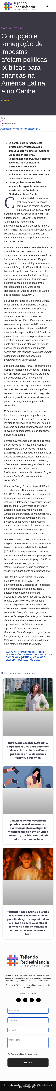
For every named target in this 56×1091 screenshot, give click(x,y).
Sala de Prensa (12, 28)
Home (4, 118)
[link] (28, 961)
